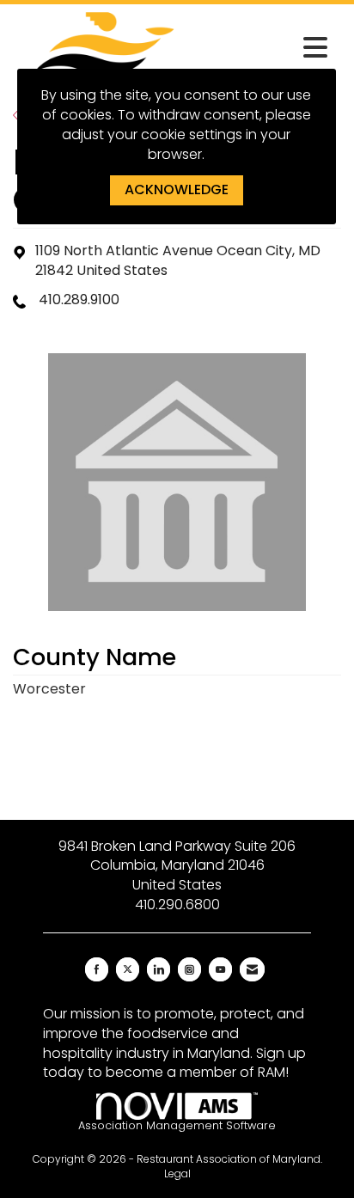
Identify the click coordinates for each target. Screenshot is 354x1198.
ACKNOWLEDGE (177, 189)
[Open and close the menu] (266, 48)
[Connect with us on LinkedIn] (158, 969)
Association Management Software (177, 1125)
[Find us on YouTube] (220, 969)
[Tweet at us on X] (127, 969)
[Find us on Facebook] (96, 969)
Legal (177, 1173)
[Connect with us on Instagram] (189, 969)
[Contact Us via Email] (252, 969)
